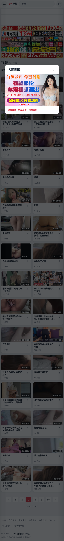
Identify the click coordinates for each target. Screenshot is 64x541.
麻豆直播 (22, 109)
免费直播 (12, 109)
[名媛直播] (32, 270)
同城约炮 (33, 109)
